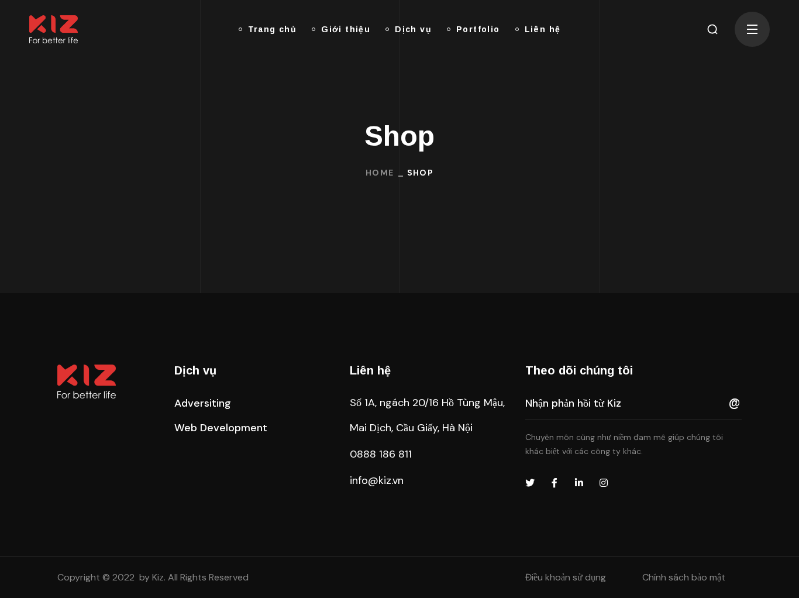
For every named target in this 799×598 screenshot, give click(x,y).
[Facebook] (554, 482)
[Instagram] (603, 482)
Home (380, 172)
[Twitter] (530, 482)
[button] (712, 29)
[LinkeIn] (579, 482)
